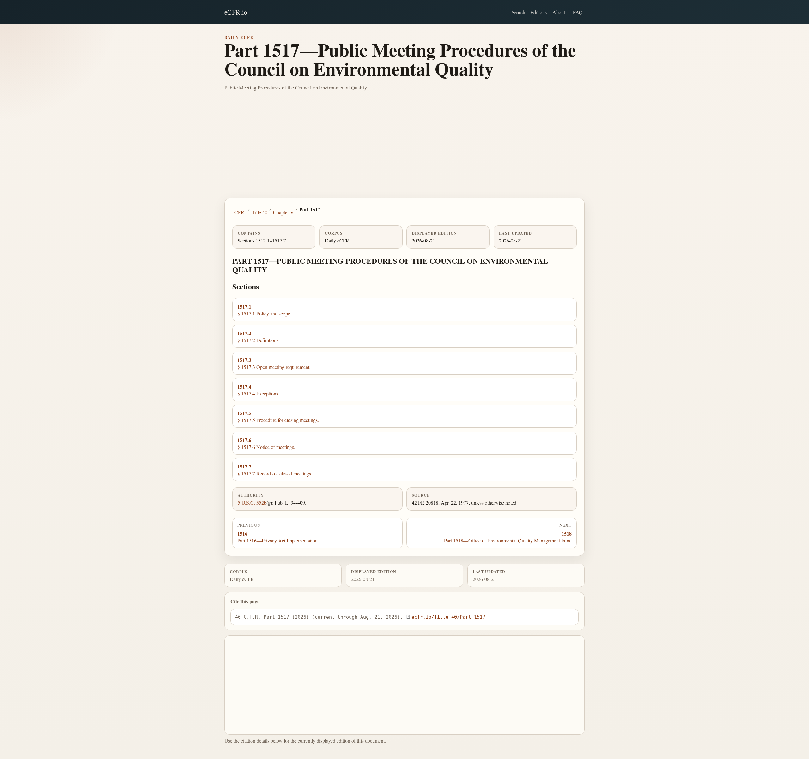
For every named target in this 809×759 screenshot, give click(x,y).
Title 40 (259, 212)
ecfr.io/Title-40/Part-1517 (448, 617)
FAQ (578, 12)
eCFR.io (235, 12)
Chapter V (283, 212)
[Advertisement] (404, 150)
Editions (538, 12)
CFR (239, 212)
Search (518, 12)
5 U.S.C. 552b (252, 502)
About (558, 12)
